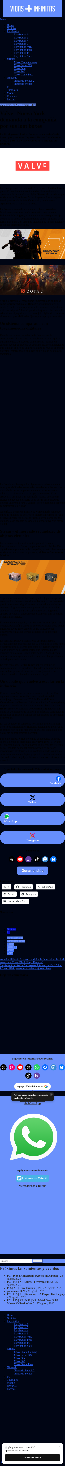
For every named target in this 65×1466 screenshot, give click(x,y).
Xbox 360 (19, 71)
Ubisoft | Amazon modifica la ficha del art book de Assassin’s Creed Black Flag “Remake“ (32, 961)
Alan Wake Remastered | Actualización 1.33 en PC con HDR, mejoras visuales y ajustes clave (31, 967)
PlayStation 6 (21, 34)
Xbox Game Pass (23, 74)
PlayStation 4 (21, 40)
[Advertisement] (32, 382)
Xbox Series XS (23, 65)
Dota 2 (10, 944)
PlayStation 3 (21, 43)
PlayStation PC (22, 52)
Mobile (11, 93)
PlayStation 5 (21, 37)
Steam (10, 950)
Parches (11, 99)
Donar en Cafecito (32, 1457)
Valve (10, 953)
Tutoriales (12, 89)
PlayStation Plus (23, 49)
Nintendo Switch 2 (24, 80)
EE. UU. (12, 947)
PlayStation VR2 (23, 46)
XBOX (11, 59)
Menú (3, 19)
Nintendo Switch (23, 83)
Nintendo (12, 77)
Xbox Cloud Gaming (25, 62)
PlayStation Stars (23, 56)
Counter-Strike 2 (16, 941)
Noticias (11, 28)
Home (10, 25)
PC (8, 86)
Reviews (11, 96)
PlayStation (13, 31)
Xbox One (19, 68)
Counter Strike (15, 938)
